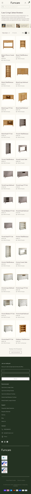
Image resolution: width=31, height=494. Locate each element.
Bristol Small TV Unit (7, 134)
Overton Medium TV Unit (8, 314)
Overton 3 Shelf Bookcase (22, 236)
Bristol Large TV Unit (7, 108)
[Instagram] (4, 442)
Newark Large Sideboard (8, 185)
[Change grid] (26, 33)
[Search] (3, 7)
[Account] (25, 3)
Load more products (15, 352)
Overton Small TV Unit (7, 339)
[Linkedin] (7, 442)
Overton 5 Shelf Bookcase (8, 262)
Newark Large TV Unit (22, 185)
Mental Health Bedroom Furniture (9, 397)
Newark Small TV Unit (7, 236)
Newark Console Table (21, 159)
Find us (5, 436)
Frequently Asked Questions (8, 408)
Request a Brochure (6, 411)
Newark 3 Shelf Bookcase (22, 134)
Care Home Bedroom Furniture (8, 394)
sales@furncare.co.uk (8, 433)
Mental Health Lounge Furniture (9, 400)
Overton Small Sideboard (22, 314)
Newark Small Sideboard (22, 211)
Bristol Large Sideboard (22, 82)
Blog (3, 418)
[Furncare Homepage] (15, 3)
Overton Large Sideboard (8, 288)
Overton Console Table (21, 262)
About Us (4, 421)
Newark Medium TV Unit (8, 211)
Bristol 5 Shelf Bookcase (7, 82)
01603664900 (7, 429)
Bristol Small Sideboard (22, 108)
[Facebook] (2, 442)
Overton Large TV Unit (22, 288)
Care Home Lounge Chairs (7, 387)
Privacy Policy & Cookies (11, 480)
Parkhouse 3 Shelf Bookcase (22, 339)
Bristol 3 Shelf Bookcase (22, 55)
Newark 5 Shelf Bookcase (8, 159)
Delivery (3, 414)
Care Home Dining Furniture (8, 390)
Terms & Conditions (21, 480)
